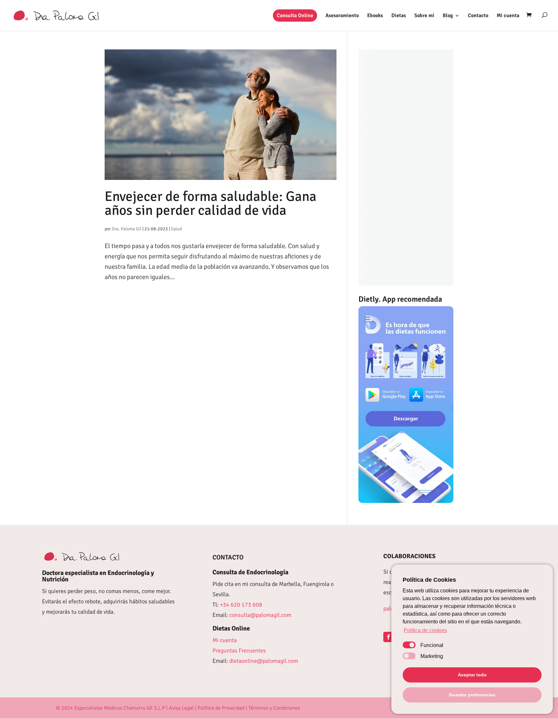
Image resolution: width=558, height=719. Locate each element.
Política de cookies (425, 630)
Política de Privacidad (221, 708)
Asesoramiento (342, 16)
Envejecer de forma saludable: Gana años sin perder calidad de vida (210, 203)
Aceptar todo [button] (472, 674)
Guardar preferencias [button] (472, 694)
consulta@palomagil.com (260, 615)
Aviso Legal (181, 708)
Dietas (398, 16)
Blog (448, 16)
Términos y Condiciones (274, 708)
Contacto (478, 16)
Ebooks (375, 16)
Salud (176, 229)
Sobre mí (424, 16)
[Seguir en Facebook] (388, 637)
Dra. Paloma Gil (126, 229)
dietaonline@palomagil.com (263, 660)
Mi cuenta (508, 16)
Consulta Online (295, 15)
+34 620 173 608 (241, 604)
